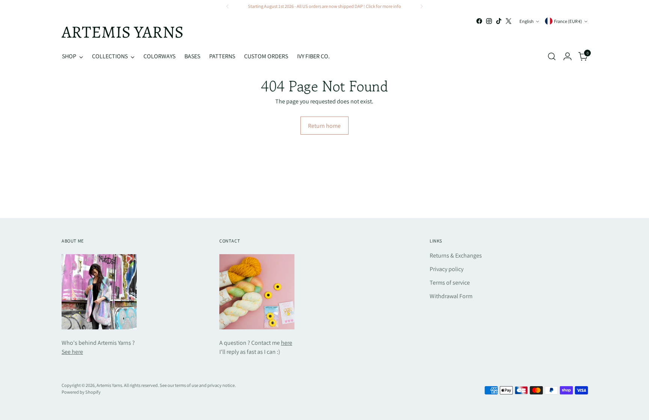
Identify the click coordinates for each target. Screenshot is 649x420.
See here (72, 352)
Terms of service (450, 283)
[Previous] (227, 6)
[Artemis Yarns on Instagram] (489, 21)
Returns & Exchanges (456, 255)
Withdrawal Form (451, 296)
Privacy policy (446, 269)
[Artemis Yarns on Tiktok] (498, 21)
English (526, 21)
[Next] (421, 6)
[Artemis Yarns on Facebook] (479, 21)
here (286, 343)
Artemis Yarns (109, 385)
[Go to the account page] (567, 56)
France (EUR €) (568, 21)
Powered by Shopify (81, 392)
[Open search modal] (551, 56)
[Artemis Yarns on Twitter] (508, 21)
